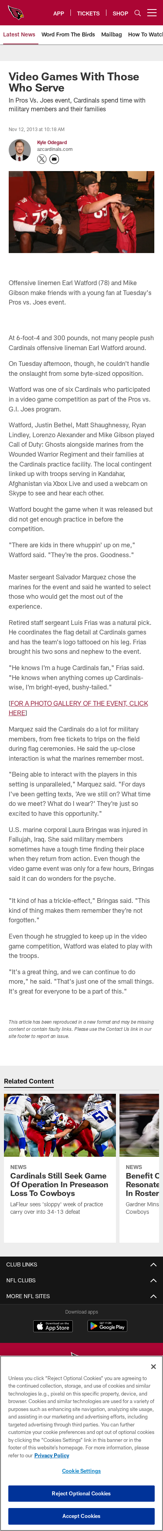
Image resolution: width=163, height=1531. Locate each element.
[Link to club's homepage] (15, 9)
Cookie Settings (81, 1471)
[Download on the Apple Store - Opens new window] (53, 1327)
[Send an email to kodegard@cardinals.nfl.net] (54, 159)
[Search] (138, 13)
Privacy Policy (51, 1455)
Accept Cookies (82, 1516)
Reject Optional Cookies (81, 1493)
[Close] (153, 1366)
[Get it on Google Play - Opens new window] (107, 1330)
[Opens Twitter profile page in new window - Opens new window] (42, 159)
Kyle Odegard (52, 142)
